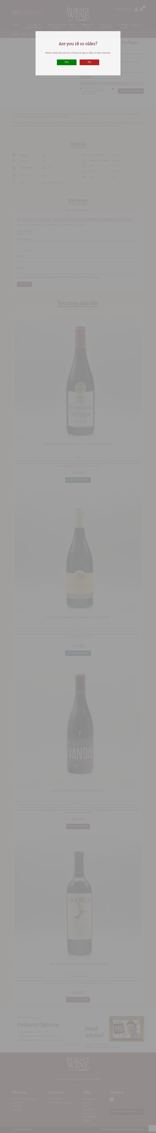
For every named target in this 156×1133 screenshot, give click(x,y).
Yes (67, 62)
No (89, 62)
